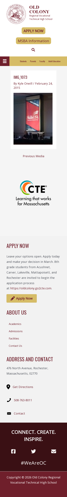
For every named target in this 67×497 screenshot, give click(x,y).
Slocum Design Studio (39, 489)
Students (23, 61)
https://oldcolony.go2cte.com (30, 288)
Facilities (14, 338)
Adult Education (54, 61)
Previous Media (33, 156)
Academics (15, 324)
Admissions (16, 331)
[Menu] (4, 61)
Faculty (42, 61)
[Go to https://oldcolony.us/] (33, 13)
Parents (33, 61)
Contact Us (15, 346)
